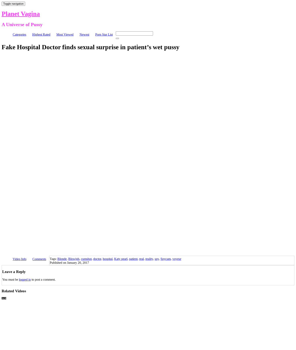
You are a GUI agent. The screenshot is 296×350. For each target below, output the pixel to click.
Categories (19, 34)
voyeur (176, 259)
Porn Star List (104, 34)
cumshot (86, 259)
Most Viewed (64, 34)
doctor (97, 259)
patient (133, 259)
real (141, 259)
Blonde (62, 259)
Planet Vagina (21, 13)
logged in (25, 279)
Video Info (19, 259)
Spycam (165, 259)
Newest (84, 34)
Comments (39, 259)
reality (149, 259)
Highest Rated (41, 34)
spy (157, 259)
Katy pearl (120, 259)
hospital (108, 259)
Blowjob (73, 259)
